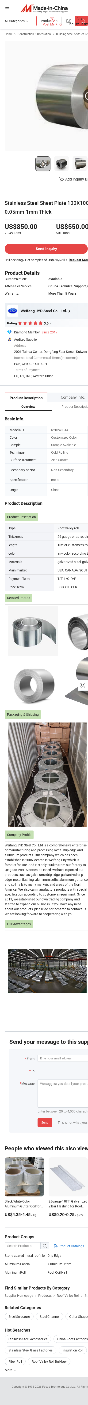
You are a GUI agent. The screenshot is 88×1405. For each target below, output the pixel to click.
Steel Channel (49, 1316)
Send (45, 1122)
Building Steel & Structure (72, 34)
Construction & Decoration (34, 34)
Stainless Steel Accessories (27, 1339)
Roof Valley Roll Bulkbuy (49, 1361)
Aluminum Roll (15, 1272)
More (9, 1370)
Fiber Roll (15, 1361)
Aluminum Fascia (17, 1264)
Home (8, 34)
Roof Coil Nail (57, 1272)
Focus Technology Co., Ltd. (59, 1386)
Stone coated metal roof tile (25, 1255)
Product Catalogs (71, 1246)
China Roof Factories (72, 1339)
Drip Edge (54, 1255)
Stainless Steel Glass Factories (30, 1350)
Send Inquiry (46, 248)
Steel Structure (19, 1316)
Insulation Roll (72, 1350)
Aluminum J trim (59, 1264)
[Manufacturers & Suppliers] (44, 8)
